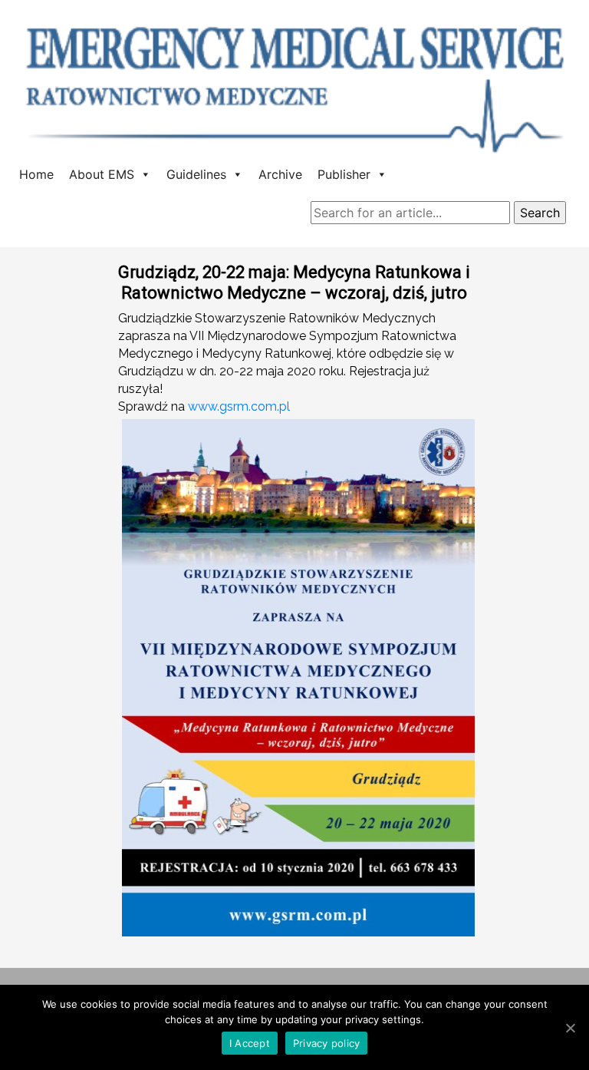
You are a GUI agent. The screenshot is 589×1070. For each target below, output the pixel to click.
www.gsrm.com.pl (239, 406)
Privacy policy (326, 1043)
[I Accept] (569, 1027)
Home (36, 174)
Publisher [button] (344, 174)
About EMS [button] (101, 174)
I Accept (249, 1043)
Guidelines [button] (196, 174)
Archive (280, 174)
